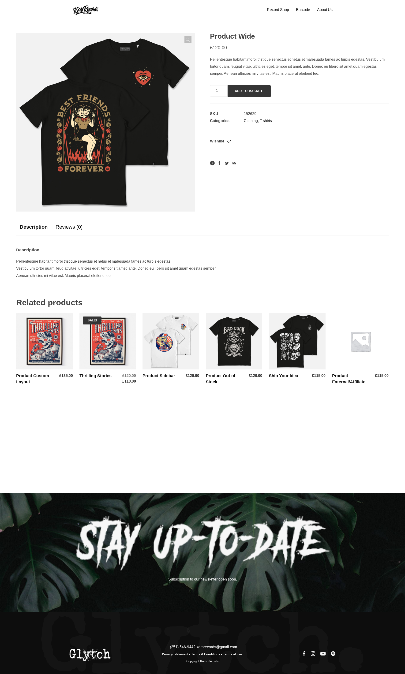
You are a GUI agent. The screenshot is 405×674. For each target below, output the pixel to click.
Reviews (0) (69, 227)
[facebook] (304, 654)
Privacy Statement (175, 654)
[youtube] (323, 656)
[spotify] (333, 654)
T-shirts (266, 121)
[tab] (33, 227)
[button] (187, 39)
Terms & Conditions (205, 654)
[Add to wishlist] (229, 142)
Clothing (251, 121)
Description (34, 227)
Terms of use (233, 654)
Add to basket (249, 91)
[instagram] (313, 654)
